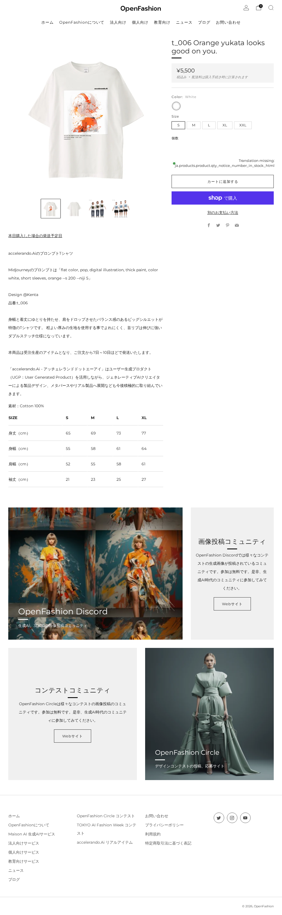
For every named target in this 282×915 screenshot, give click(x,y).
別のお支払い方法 (222, 212)
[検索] (271, 7)
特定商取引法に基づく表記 (168, 843)
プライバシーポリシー (164, 824)
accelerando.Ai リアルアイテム (105, 842)
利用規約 (153, 834)
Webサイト (232, 604)
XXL (242, 125)
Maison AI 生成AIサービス (31, 834)
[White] (176, 106)
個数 (175, 138)
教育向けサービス (23, 861)
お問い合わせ (156, 815)
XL (225, 125)
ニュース (16, 870)
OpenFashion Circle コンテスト (106, 815)
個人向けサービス (23, 852)
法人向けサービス (23, 843)
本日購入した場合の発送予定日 (35, 235)
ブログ (14, 879)
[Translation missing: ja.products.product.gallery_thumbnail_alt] (50, 208)
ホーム (14, 815)
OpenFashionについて (28, 824)
